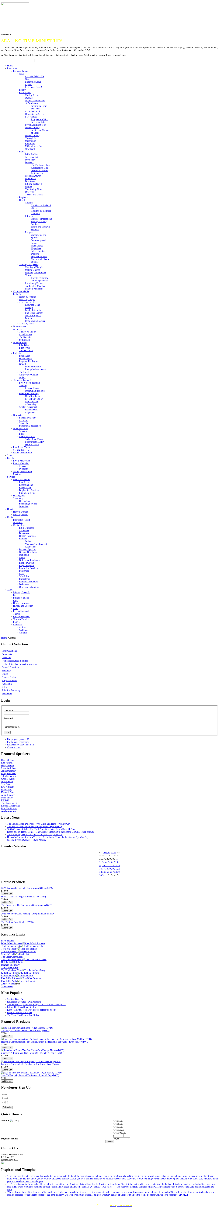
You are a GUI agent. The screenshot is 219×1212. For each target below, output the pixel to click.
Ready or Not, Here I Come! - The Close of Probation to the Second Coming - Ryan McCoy (50, 832)
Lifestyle (29, 216)
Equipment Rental (27, 493)
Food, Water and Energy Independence (35, 368)
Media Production (21, 479)
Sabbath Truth (7, 954)
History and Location (23, 606)
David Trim (6, 789)
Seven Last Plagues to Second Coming (35, 126)
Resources (12, 68)
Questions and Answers (20, 327)
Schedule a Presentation (25, 577)
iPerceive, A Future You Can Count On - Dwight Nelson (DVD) (31, 1053)
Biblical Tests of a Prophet (19, 1012)
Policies (16, 622)
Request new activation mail (20, 744)
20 (112, 868)
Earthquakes (37, 173)
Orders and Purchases (29, 560)
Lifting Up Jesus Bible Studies (21, 1007)
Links (21, 434)
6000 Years (30, 159)
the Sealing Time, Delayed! (39, 107)
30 (100, 875)
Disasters (29, 162)
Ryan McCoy (7, 760)
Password (8, 718)
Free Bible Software (10, 978)
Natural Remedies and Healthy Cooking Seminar (41, 221)
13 (112, 865)
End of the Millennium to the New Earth (33, 146)
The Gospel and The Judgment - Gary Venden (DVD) (26, 905)
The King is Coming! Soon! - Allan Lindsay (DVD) (25, 1030)
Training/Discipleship (29, 264)
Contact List (19, 525)
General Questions (27, 552)
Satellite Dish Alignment (31, 411)
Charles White (8, 779)
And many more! (9, 811)
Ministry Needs (20, 514)
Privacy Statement (21, 616)
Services (11, 477)
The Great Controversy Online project (28, 375)
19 (109, 868)
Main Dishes (37, 245)
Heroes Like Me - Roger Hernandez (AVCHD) (23, 896)
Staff (15, 608)
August (106, 852)
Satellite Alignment (28, 407)
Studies (22, 151)
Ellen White (24, 348)
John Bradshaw (8, 770)
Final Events (25, 92)
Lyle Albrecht (7, 787)
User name (9, 710)
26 (109, 872)
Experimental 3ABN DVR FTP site (35, 443)
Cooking (29, 202)
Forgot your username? (18, 742)
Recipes (28, 232)
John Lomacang (8, 776)
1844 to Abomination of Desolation (35, 102)
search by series (26, 323)
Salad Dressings (38, 251)
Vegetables (36, 248)
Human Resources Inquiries (15, 660)
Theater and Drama (34, 194)
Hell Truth (6, 962)
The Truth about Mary (11, 970)
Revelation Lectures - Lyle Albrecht (24, 1001)
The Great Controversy (12, 957)
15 (118, 865)
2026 (113, 852)
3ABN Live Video (34, 439)
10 (103, 865)
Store (9, 455)
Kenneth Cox (7, 792)
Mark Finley (7, 797)
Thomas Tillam (26, 350)
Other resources (20, 428)
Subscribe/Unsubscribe (30, 425)
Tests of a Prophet (9, 948)
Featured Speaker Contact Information (20, 664)
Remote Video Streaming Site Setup (35, 389)
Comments (24, 530)
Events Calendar (21, 463)
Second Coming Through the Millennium (32, 138)
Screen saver (7, 986)
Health (22, 200)
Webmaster (24, 584)
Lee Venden (7, 762)
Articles (22, 627)
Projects (17, 353)
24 (103, 872)
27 (112, 872)
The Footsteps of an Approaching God (40, 166)
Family (22, 90)
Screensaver (24, 431)
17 (103, 868)
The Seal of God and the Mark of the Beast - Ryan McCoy (34, 826)
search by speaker (27, 296)
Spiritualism (24, 339)
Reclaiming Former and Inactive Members (35, 284)
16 (100, 868)
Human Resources (21, 603)
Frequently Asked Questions (21, 521)
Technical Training (22, 380)
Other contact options (29, 587)
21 (115, 868)
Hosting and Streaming (19, 497)
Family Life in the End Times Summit (34, 311)
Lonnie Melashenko (10, 805)
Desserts (35, 253)
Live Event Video (21, 447)
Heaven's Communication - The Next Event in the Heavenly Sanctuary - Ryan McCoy (47, 837)
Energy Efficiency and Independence (39, 279)
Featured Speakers (27, 549)
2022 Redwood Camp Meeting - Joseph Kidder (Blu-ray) (28, 913)
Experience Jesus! (33, 87)
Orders (5, 674)
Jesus (21, 73)
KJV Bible (24, 345)
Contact (10, 517)
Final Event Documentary (25, 357)
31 (103, 875)
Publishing (24, 571)
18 (106, 868)
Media (22, 557)
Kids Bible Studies (10, 973)
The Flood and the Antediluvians (27, 333)
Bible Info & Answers (11, 943)
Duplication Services (29, 490)
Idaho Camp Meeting (35, 321)
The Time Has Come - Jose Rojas (23, 1015)
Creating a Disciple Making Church (34, 268)
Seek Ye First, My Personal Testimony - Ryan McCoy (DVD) (30, 1075)
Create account (14, 747)
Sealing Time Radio (22, 452)
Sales (21, 573)
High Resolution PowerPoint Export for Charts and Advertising (34, 400)
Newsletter (18, 415)
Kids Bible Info (8, 975)
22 (118, 868)
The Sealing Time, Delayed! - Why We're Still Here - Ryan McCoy (38, 823)
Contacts (23, 632)
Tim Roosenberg (9, 803)
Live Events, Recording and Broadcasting (26, 485)
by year (22, 466)
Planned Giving (26, 563)
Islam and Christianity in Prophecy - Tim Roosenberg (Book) (30, 1064)
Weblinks (23, 630)
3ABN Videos (8, 983)
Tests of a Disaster (39, 170)
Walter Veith (7, 781)
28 (115, 872)
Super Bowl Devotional (30, 179)
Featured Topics (20, 71)
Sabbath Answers (33, 176)
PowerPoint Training (29, 393)
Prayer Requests (26, 565)
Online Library (20, 342)
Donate (10, 509)
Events (10, 458)
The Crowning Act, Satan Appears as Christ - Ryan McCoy (35, 834)
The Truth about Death (12, 959)
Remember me (10, 727)
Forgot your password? (18, 739)
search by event (26, 302)
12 (109, 865)
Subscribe (23, 423)
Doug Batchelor (8, 773)
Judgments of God (39, 119)
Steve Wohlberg (8, 768)
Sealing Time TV (21, 450)
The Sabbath (25, 337)
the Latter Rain (38, 122)
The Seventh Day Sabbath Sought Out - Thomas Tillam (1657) (36, 1004)
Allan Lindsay (8, 795)
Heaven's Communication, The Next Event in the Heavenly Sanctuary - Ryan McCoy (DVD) (45, 1041)
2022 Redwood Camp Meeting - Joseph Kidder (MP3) (27, 888)
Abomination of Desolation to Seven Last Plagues (34, 114)
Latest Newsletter (27, 417)
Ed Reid (5, 800)
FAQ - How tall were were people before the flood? (31, 1010)
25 (106, 872)
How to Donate (20, 511)
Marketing (24, 554)
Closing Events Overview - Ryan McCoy (26, 840)
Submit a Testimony (28, 581)
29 (118, 872)
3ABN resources (27, 436)
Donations (24, 533)
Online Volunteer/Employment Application (36, 544)
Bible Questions (26, 528)
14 (115, 865)
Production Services (28, 568)
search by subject (27, 299)
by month (23, 468)
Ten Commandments (11, 946)
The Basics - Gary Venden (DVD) (17, 922)
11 (106, 865)
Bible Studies (31, 154)
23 (100, 872)
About (10, 589)
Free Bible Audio (9, 981)
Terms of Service (21, 619)
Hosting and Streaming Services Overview (28, 504)
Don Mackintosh (9, 808)
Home (10, 65)
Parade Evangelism (34, 288)
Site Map (17, 624)
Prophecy (23, 197)
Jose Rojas (6, 784)
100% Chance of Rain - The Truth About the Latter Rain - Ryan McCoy (41, 829)
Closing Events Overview (32, 96)
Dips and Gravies (39, 256)
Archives (23, 420)
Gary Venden (7, 765)
